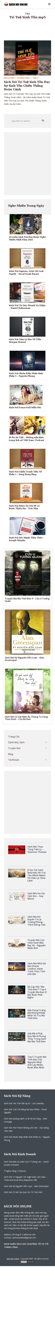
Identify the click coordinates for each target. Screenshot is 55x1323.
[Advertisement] (27, 163)
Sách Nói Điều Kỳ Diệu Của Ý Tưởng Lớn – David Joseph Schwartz (26, 1163)
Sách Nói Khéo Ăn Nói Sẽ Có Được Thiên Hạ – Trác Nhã (24, 507)
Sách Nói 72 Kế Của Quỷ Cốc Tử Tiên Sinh (23, 1192)
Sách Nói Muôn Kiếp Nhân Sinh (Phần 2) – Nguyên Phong (27, 1138)
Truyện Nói (14, 748)
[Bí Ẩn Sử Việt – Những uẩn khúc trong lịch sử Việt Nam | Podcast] (28, 425)
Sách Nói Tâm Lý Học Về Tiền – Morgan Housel (26, 340)
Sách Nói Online (13, 1259)
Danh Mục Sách (16, 742)
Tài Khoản (13, 759)
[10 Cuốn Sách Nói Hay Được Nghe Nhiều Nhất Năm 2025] (26, 223)
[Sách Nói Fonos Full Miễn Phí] (27, 394)
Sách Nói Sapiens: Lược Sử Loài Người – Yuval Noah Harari (26, 272)
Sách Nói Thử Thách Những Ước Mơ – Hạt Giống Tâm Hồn (26, 1129)
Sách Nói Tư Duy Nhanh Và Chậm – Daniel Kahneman (27, 306)
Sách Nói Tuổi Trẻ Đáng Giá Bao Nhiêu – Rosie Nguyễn (25, 1111)
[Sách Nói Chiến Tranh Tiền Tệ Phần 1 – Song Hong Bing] (28, 458)
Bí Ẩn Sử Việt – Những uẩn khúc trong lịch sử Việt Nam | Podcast (26, 439)
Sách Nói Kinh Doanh (20, 1154)
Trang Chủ (14, 736)
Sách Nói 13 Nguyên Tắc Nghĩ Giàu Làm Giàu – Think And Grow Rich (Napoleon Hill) (25, 1178)
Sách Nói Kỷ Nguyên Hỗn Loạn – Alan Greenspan (26, 1186)
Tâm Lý (35, 78)
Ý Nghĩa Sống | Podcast (15, 1171)
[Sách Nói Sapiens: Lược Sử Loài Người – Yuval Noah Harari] (28, 258)
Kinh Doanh (9, 78)
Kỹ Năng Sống (23, 78)
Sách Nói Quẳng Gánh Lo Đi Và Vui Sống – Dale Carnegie (25, 1120)
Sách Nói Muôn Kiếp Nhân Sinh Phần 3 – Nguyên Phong (26, 374)
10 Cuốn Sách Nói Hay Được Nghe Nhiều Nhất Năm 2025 (27, 238)
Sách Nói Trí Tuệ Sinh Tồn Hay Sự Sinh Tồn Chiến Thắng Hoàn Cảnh (27, 85)
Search (43, 120)
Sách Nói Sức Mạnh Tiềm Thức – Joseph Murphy (26, 539)
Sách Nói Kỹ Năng (17, 1096)
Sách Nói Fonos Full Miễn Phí (25, 407)
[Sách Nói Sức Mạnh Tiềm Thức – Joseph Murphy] (28, 525)
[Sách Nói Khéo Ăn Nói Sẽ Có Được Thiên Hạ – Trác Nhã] (27, 492)
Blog (10, 754)
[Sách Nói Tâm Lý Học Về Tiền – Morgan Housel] (28, 326)
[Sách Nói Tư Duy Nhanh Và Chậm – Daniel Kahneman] (28, 292)
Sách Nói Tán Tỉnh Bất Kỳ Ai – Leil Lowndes (24, 1103)
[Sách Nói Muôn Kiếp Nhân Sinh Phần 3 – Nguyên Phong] (28, 360)
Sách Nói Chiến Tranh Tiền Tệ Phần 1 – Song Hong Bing (25, 473)
